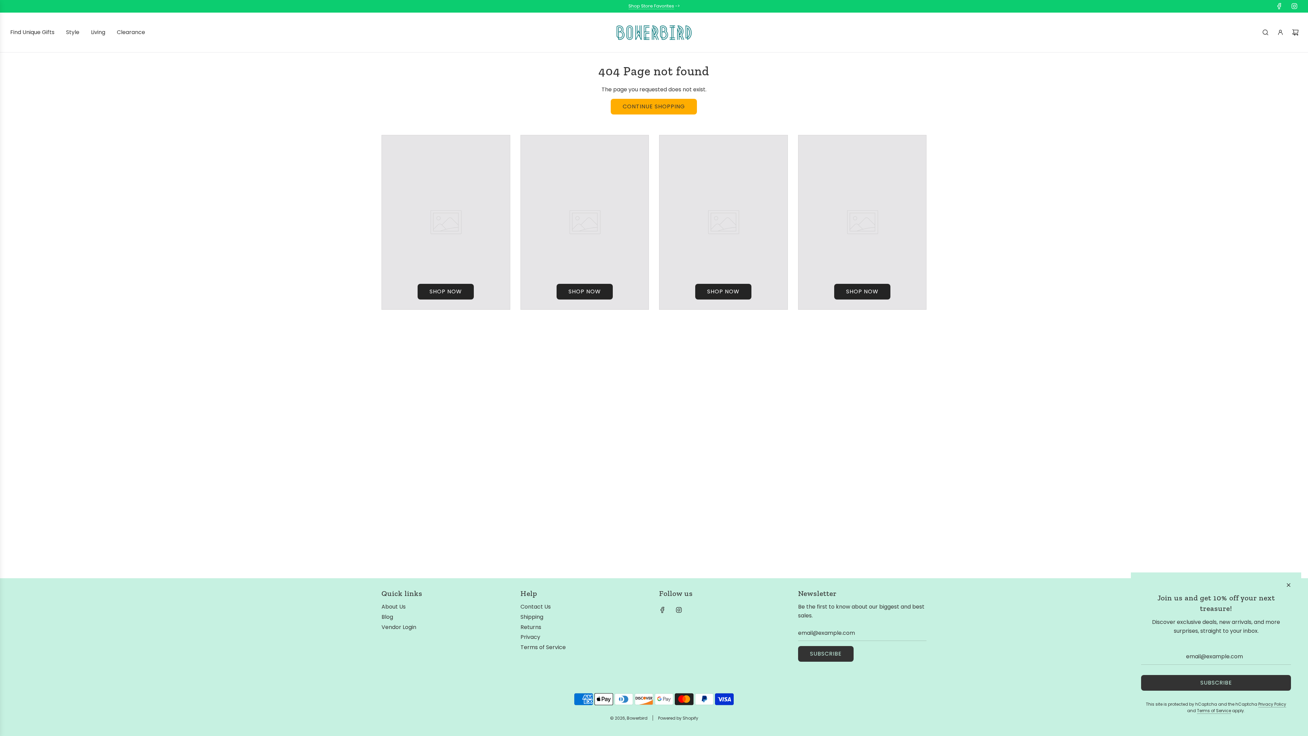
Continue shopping (654, 106)
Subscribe (826, 654)
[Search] (1265, 32)
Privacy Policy (1272, 704)
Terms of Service (1214, 711)
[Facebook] (1279, 6)
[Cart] (1295, 32)
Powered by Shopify (678, 718)
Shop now (446, 291)
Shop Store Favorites (651, 6)
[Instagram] (1294, 6)
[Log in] (1280, 32)
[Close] (1288, 585)
